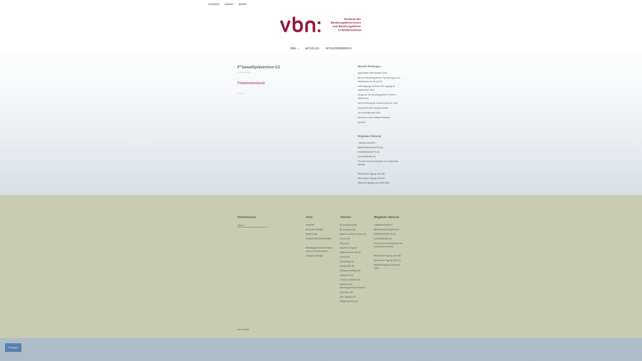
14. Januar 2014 (243, 72)
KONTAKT (229, 4)
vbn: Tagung (346, 296)
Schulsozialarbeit (348, 279)
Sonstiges (345, 292)
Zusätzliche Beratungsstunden (373, 107)
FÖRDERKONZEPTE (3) (368, 151)
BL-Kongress (346, 229)
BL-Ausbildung (347, 224)
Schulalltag (345, 261)
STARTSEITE (214, 4)
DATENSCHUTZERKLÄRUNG (318, 238)
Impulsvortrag (347, 247)
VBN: (293, 48)
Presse (343, 256)
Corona (343, 238)
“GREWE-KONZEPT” (367, 142)
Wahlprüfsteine (347, 301)
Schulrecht (345, 275)
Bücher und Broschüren (351, 233)
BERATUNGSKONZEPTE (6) (370, 147)
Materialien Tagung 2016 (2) (371, 178)
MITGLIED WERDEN (314, 229)
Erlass (343, 243)
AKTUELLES (312, 48)
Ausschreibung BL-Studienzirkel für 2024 (378, 102)
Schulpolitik (345, 265)
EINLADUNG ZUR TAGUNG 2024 (372, 72)
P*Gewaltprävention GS (251, 82)
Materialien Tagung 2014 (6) (371, 173)
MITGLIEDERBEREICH (339, 48)
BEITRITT (243, 4)
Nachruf (361, 122)
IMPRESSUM (311, 233)
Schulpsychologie (314, 255)
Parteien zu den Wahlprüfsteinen (374, 117)
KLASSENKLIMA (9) (367, 156)
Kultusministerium (349, 252)
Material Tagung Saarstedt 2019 (373, 182)
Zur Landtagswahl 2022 (369, 112)
